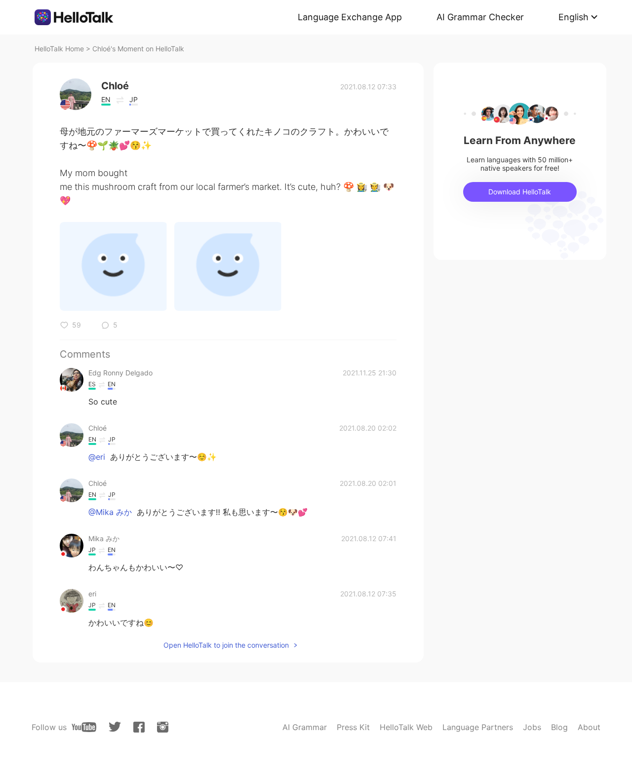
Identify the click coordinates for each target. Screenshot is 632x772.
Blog (559, 727)
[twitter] (115, 727)
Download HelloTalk (519, 191)
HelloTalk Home (59, 48)
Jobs (532, 727)
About (589, 727)
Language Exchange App (350, 17)
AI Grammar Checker (480, 17)
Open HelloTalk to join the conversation (226, 645)
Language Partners (477, 727)
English (573, 17)
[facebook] (139, 727)
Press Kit (353, 727)
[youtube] (84, 727)
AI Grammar (304, 727)
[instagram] (162, 727)
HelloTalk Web (406, 727)
